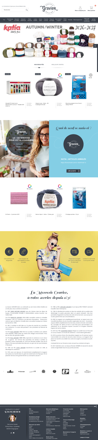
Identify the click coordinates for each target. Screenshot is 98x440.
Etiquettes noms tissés (51, 438)
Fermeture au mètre (34, 419)
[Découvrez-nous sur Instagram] (14, 433)
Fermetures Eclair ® (34, 418)
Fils (30, 409)
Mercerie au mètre (34, 424)
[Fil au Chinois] (43, 371)
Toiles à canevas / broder (69, 425)
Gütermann (83, 419)
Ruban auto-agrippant (34, 435)
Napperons (49, 432)
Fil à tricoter (66, 410)
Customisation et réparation (53, 421)
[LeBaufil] (32, 371)
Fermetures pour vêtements (53, 425)
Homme (65, 435)
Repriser (31, 413)
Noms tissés (49, 437)
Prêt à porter (84, 409)
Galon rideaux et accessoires (36, 438)
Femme (65, 433)
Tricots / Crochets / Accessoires (51, 411)
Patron (65, 428)
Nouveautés (39, 64)
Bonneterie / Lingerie (69, 432)
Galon (30, 436)
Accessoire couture (51, 419)
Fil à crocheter (66, 412)
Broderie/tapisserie (33, 412)
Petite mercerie (50, 417)
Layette (82, 413)
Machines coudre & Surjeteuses (86, 431)
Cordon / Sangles (33, 430)
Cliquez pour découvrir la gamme (49, 43)
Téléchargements (85, 424)
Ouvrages (48, 430)
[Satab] (76, 371)
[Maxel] (54, 371)
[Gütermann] (21, 371)
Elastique (31, 429)
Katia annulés (66, 416)
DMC (81, 421)
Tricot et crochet (68, 409)
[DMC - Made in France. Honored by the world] (10, 371)
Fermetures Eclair (34, 417)
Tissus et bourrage (68, 419)
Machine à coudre (50, 433)
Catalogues (66, 413)
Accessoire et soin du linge (53, 418)
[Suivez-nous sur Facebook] (11, 433)
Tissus (64, 421)
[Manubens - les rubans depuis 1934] (87, 371)
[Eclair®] (65, 371)
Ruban (31, 426)
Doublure (65, 424)
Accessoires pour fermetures (36, 421)
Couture (31, 410)
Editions (48, 424)
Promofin (65, 415)
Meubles (82, 418)
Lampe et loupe (84, 437)
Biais (30, 427)
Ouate (64, 427)
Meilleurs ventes (57, 64)
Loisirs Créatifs (50, 429)
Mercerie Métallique (52, 409)
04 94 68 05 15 (13, 412)
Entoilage (65, 422)
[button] (4, 40)
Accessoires (83, 415)
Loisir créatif (49, 422)
